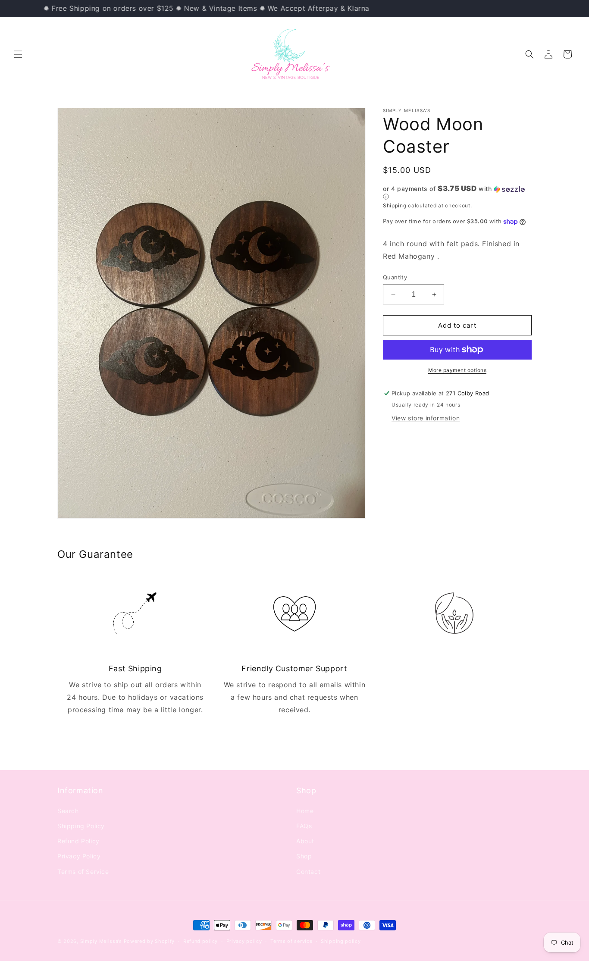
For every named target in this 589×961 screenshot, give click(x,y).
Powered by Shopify (149, 941)
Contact (308, 871)
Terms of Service (83, 871)
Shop (304, 856)
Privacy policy (244, 941)
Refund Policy (78, 840)
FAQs (304, 825)
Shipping (395, 205)
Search (68, 810)
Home (304, 810)
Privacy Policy (78, 856)
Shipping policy (341, 941)
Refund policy (200, 941)
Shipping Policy (81, 825)
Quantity (395, 277)
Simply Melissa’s (102, 941)
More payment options (457, 370)
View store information (426, 418)
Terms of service (291, 941)
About (305, 840)
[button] (18, 54)
